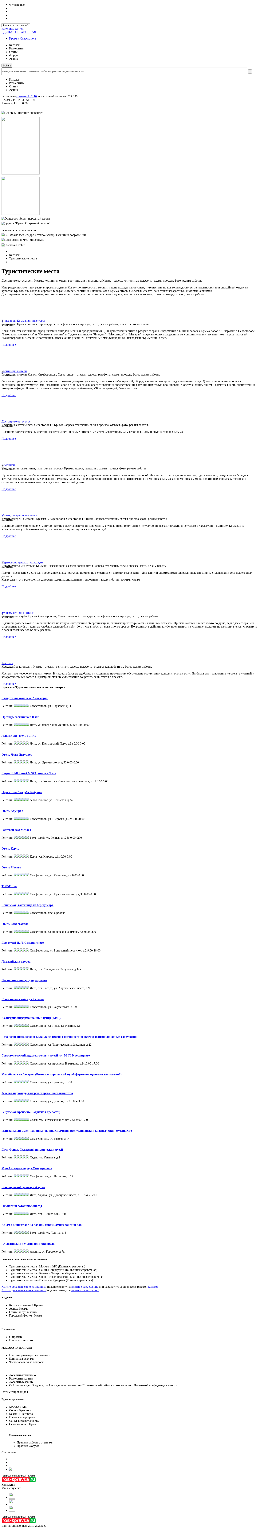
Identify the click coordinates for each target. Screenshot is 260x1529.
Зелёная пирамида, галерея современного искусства (37, 1093)
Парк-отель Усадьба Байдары (22, 792)
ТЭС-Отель (9, 886)
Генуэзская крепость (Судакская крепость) (31, 1112)
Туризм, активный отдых (18, 612)
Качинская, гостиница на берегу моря (27, 905)
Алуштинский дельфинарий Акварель (28, 1243)
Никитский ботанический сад (22, 1206)
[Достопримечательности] (13, 418)
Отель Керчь (10, 848)
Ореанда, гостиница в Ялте (20, 717)
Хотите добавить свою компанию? (24, 1286)
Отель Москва (11, 867)
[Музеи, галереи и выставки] (13, 512)
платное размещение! (85, 1290)
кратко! (153, 1286)
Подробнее (9, 344)
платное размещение (84, 1286)
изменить (13, 28)
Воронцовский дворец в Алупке (23, 1187)
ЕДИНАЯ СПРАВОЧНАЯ (19, 32)
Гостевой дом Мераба (16, 829)
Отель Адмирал (12, 811)
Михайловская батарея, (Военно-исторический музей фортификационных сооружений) (61, 1074)
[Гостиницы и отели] (13, 368)
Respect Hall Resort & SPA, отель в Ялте (29, 773)
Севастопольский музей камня (23, 999)
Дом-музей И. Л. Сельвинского (23, 942)
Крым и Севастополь (23, 38)
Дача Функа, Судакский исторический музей (32, 1149)
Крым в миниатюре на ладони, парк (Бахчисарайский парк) (43, 1224)
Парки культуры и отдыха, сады (22, 562)
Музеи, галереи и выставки (19, 515)
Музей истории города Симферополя (27, 1168)
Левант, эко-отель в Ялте (19, 735)
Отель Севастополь (15, 924)
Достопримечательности (17, 421)
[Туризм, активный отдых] (13, 610)
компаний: (26, 96)
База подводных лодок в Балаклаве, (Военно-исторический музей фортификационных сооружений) (70, 1036)
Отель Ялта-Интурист (17, 754)
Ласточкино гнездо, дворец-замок (24, 980)
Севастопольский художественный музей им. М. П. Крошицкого (46, 1055)
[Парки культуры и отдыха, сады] (13, 559)
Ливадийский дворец (16, 961)
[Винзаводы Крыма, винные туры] (13, 318)
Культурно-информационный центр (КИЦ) (31, 1017)
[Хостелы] (13, 660)
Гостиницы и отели (14, 371)
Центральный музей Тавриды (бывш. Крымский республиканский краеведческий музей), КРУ (67, 1130)
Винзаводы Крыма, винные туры (23, 320)
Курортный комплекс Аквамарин (25, 698)
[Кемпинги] (13, 462)
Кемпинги (8, 465)
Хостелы (7, 663)
